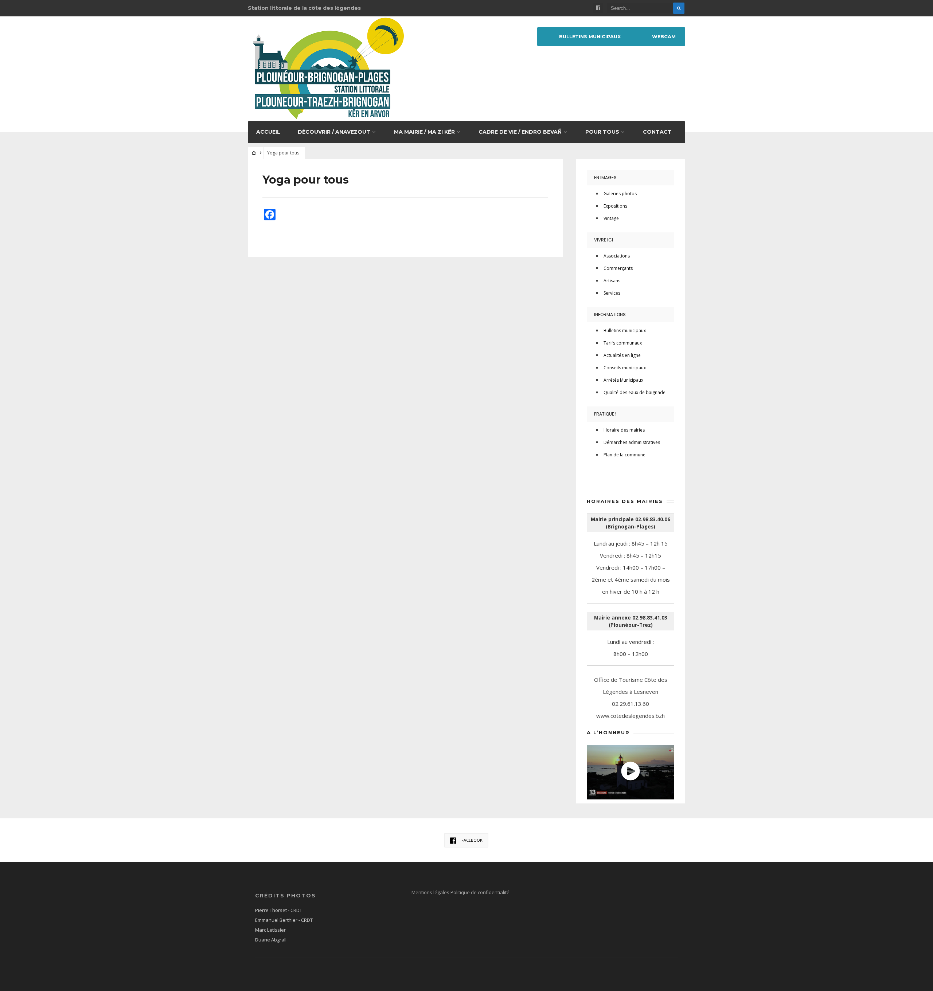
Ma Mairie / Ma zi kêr (424, 132)
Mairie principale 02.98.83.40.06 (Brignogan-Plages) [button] (630, 523)
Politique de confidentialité (480, 892)
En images (605, 177)
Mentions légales (430, 892)
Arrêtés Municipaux (623, 380)
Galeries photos (620, 193)
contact (657, 132)
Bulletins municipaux (590, 36)
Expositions (615, 206)
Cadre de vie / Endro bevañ (520, 132)
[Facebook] (598, 8)
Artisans (612, 281)
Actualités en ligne (622, 355)
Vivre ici (603, 240)
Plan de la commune (624, 455)
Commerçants (618, 268)
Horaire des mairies (624, 430)
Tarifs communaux (623, 343)
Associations (617, 256)
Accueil (268, 132)
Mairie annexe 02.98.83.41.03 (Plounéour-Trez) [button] (630, 621)
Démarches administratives (632, 442)
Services (612, 293)
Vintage (611, 218)
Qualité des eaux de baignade (634, 392)
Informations (610, 314)
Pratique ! (605, 414)
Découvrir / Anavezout (334, 132)
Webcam (664, 36)
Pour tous (602, 132)
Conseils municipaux (625, 368)
